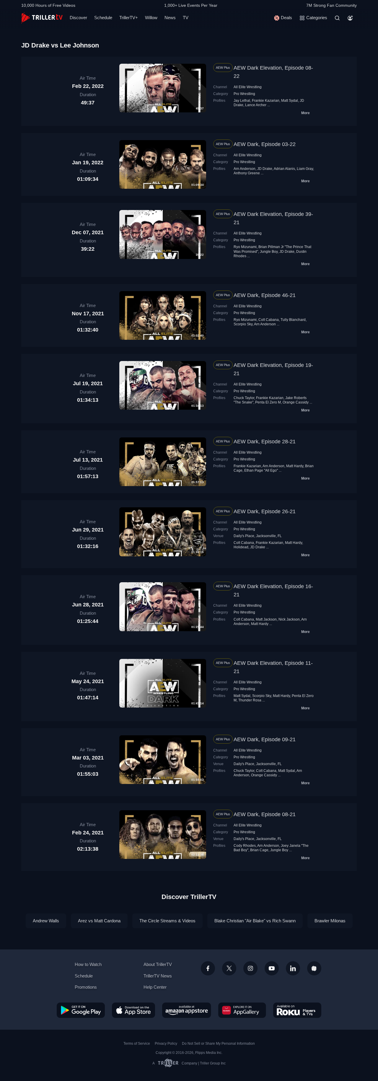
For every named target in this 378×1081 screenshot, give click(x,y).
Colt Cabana (268, 320)
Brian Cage (259, 850)
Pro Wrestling (244, 94)
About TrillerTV (158, 964)
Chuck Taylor (244, 398)
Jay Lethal (242, 101)
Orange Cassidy (296, 402)
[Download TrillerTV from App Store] (133, 1010)
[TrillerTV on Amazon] (186, 1010)
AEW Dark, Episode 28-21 (265, 441)
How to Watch (88, 964)
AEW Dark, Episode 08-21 (265, 814)
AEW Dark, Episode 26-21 (265, 511)
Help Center (155, 987)
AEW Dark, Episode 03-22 (265, 144)
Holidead (241, 547)
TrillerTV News (158, 975)
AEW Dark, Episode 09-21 (265, 739)
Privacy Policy (166, 1043)
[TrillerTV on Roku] (297, 1010)
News (170, 17)
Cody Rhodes (245, 846)
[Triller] (314, 968)
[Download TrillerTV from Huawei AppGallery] (242, 1010)
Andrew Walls (46, 920)
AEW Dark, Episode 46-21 (265, 295)
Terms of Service (136, 1043)
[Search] (337, 18)
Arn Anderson (244, 169)
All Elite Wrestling (248, 87)
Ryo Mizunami (245, 247)
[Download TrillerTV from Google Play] (81, 1010)
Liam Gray (305, 169)
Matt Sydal (289, 101)
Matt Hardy (294, 466)
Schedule (103, 17)
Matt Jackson (266, 619)
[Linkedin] (293, 968)
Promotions (86, 987)
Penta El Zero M (268, 402)
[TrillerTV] (42, 18)
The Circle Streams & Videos (167, 920)
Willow (151, 17)
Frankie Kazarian (265, 101)
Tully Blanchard (293, 320)
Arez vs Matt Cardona (99, 920)
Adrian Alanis (284, 169)
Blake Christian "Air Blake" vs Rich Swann (255, 920)
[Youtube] (272, 968)
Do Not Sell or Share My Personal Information (218, 1043)
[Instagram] (250, 968)
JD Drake (264, 169)
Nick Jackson (289, 619)
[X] (229, 968)
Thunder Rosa (249, 700)
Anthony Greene (247, 173)
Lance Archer (255, 105)
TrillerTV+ (128, 17)
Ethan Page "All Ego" (261, 470)
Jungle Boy (269, 252)
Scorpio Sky (243, 324)
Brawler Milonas (330, 920)
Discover (78, 17)
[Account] (350, 18)
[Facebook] (208, 968)
